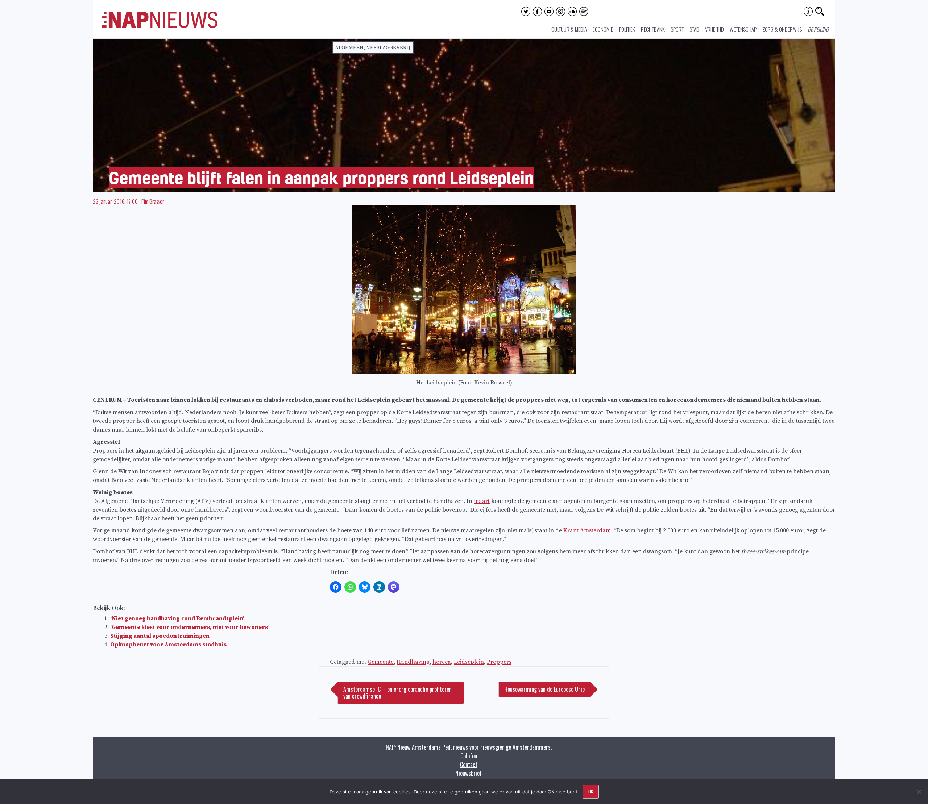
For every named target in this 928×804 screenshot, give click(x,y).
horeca (441, 662)
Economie (603, 29)
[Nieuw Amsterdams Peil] (160, 26)
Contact (468, 764)
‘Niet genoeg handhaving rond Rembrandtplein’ (177, 618)
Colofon (468, 755)
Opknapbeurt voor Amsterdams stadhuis (168, 644)
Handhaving (413, 662)
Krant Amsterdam (587, 530)
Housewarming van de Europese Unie (544, 689)
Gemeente (381, 662)
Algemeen (349, 47)
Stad (694, 29)
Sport (677, 29)
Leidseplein (469, 662)
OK (590, 791)
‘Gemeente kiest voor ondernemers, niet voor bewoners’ (189, 627)
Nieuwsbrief (468, 773)
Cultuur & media (569, 29)
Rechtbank (653, 29)
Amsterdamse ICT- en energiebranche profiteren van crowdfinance (397, 692)
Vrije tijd (714, 29)
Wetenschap (743, 29)
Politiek (627, 29)
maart (482, 501)
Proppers (499, 662)
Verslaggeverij (388, 47)
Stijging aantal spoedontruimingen (160, 636)
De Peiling (818, 29)
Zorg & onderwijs (782, 29)
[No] (919, 791)
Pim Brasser (152, 201)
